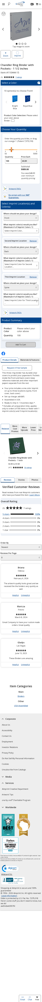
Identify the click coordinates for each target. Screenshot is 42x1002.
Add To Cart (21, 344)
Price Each (25, 157)
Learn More (34, 495)
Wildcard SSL (6, 875)
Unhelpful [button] (25, 595)
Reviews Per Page (8, 553)
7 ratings (19, 77)
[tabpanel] (21, 577)
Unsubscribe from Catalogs (14, 770)
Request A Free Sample (17, 368)
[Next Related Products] (37, 453)
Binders (21, 696)
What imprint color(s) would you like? (20, 225)
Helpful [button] (15, 595)
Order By (4, 543)
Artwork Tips (7, 794)
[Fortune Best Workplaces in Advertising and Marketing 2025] (8, 825)
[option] (14, 102)
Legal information (9, 895)
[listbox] (21, 230)
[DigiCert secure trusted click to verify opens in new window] (10, 868)
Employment (7, 741)
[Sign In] (32, 4)
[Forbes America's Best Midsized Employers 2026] (10, 846)
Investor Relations (10, 748)
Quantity (9, 157)
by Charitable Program (16, 800)
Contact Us (6, 736)
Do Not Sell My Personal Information (18, 759)
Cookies (5, 765)
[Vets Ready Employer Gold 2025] (23, 825)
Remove (33, 241)
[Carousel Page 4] (25, 44)
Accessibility (7, 730)
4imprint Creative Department (15, 789)
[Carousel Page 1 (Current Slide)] (17, 44)
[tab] (9, 360)
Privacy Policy (8, 754)
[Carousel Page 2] (19, 44)
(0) (38, 5)
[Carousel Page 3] (22, 44)
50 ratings (28, 467)
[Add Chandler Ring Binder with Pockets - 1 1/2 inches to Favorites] (3, 14)
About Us (6, 725)
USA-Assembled (21, 705)
